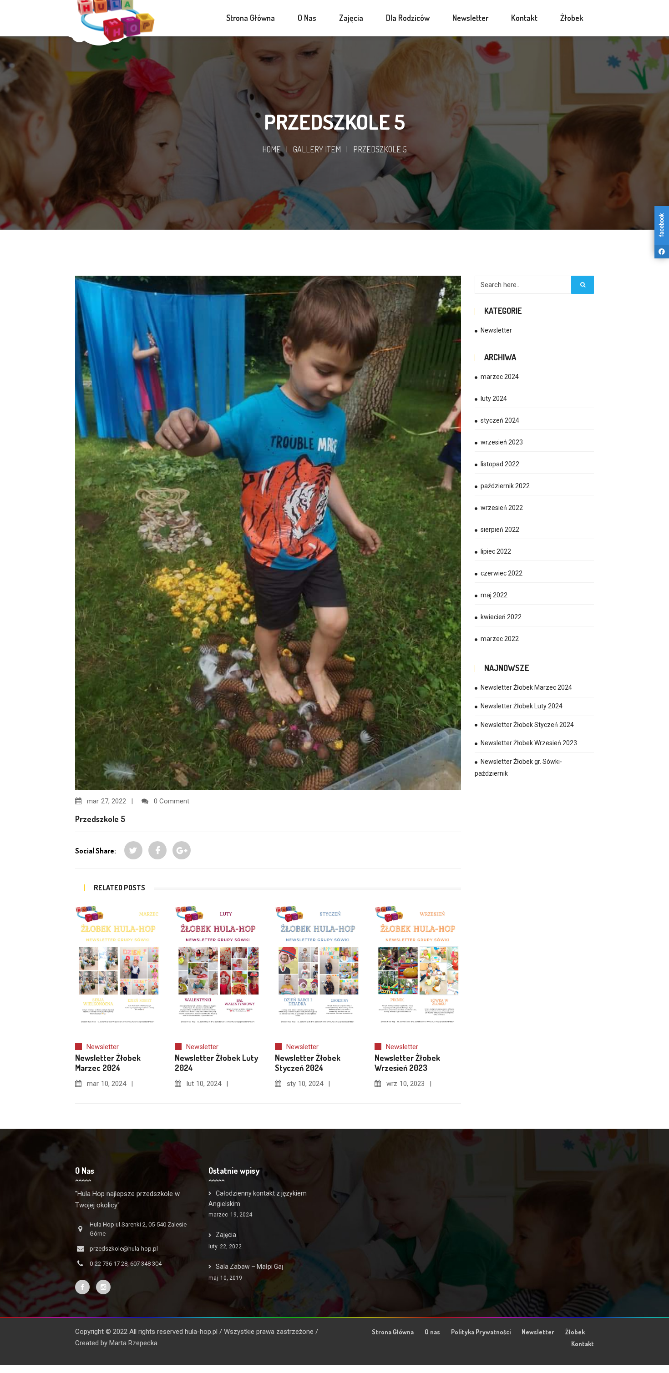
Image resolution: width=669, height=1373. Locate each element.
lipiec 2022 (496, 551)
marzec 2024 (500, 376)
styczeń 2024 (500, 420)
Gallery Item (317, 149)
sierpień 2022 (500, 529)
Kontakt (582, 1344)
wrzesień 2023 (502, 442)
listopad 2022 (500, 464)
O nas (432, 1332)
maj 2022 (494, 595)
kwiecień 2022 (501, 617)
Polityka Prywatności (481, 1332)
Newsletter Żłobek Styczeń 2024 (527, 724)
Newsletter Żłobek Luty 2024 (522, 706)
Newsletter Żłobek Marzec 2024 (526, 687)
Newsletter (102, 1047)
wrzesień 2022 (502, 507)
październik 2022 (505, 486)
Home (271, 149)
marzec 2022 (500, 638)
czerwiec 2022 (501, 573)
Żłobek (575, 1332)
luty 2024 (494, 398)
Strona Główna (393, 1332)
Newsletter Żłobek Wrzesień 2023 (529, 743)
